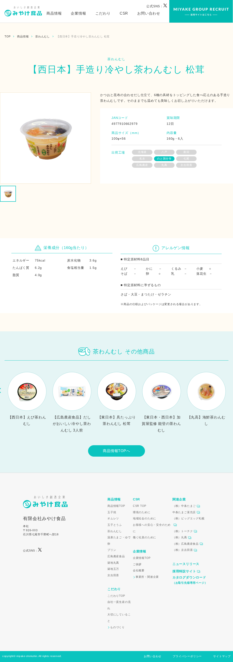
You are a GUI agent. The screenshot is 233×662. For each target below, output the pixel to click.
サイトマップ (222, 656)
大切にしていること (119, 618)
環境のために (141, 512)
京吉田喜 (113, 575)
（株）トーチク (182, 531)
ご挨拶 (137, 564)
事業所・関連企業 (147, 576)
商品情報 (54, 13)
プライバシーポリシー (187, 656)
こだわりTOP (116, 595)
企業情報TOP (142, 558)
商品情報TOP (116, 506)
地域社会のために (144, 518)
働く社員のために (144, 537)
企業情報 (78, 13)
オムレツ (113, 518)
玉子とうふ (114, 524)
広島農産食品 (116, 556)
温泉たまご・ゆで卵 (119, 540)
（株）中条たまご (184, 506)
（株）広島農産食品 (185, 543)
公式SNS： (154, 6)
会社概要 (138, 570)
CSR (124, 13)
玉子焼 (111, 512)
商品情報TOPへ (116, 451)
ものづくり (117, 627)
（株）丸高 (179, 537)
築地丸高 (113, 562)
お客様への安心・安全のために (152, 528)
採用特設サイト (184, 571)
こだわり (103, 13)
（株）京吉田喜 (182, 550)
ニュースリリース (185, 564)
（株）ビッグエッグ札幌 (188, 518)
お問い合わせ (148, 13)
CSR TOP (139, 506)
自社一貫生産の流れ (119, 605)
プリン (111, 550)
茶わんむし (114, 531)
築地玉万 (113, 568)
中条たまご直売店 (184, 512)
